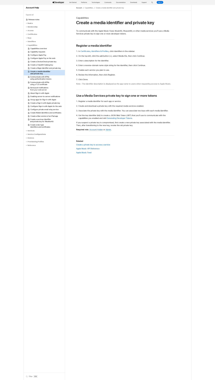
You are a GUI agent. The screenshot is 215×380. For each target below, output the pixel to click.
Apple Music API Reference (88, 148)
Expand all (30, 15)
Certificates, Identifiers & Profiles (95, 51)
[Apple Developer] (59, 2)
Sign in (160, 2)
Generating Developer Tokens (119, 118)
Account (79, 8)
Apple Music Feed (83, 152)
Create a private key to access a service (93, 145)
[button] (152, 2)
